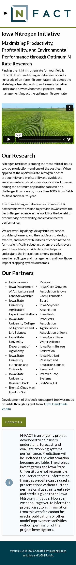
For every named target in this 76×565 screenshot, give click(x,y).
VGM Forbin (46, 555)
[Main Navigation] (5, 13)
